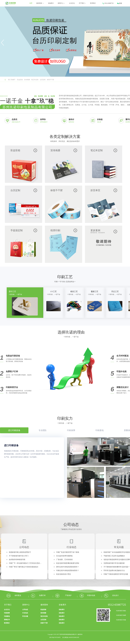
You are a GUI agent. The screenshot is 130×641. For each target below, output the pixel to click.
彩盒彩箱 (20, 79)
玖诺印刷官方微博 (121, 615)
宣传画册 (27, 79)
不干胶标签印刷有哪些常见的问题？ (117, 567)
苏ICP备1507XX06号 (55, 637)
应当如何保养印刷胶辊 (64, 556)
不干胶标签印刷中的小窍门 (18, 556)
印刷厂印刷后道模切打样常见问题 (116, 574)
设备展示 (51, 3)
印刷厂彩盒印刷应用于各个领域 (67, 552)
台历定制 (43, 79)
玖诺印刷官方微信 (121, 610)
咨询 (120, 3)
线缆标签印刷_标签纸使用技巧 (20, 552)
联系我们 (93, 3)
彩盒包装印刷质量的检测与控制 (67, 563)
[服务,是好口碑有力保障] (71, 376)
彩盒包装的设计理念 (63, 574)
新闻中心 (60, 3)
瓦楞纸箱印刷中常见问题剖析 (114, 563)
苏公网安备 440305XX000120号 (70, 637)
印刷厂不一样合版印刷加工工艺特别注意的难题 (26, 563)
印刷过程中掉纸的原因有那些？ (67, 570)
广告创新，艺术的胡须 (64, 559)
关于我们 (81, 3)
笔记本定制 (34, 79)
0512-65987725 (109, 3)
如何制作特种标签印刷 (17, 559)
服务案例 (39, 3)
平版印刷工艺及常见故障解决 (114, 556)
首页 (30, 3)
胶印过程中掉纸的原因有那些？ (67, 567)
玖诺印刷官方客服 (121, 620)
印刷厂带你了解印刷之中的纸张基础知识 (23, 567)
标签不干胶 (50, 79)
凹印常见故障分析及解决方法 (114, 570)
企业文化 (72, 3)
